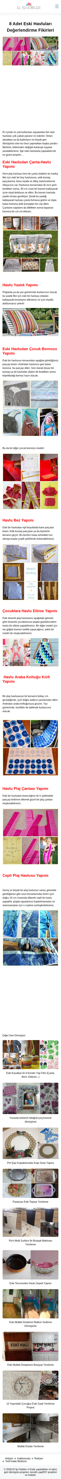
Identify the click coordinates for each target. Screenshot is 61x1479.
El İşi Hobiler (20, 1469)
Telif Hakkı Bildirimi (16, 1461)
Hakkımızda (23, 1458)
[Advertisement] (30, 97)
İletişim (9, 1458)
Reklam (38, 1458)
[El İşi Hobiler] (29, 8)
